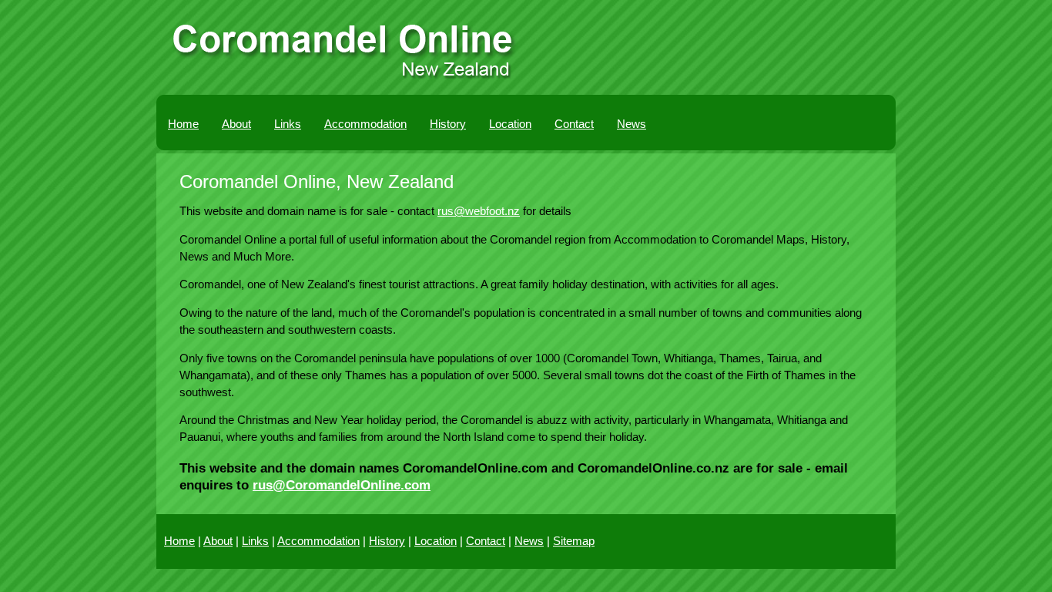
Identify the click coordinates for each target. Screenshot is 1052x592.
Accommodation (365, 124)
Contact (574, 124)
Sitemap (574, 541)
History (448, 124)
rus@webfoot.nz (478, 211)
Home (183, 124)
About (236, 124)
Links (287, 124)
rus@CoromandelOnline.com (342, 485)
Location (510, 124)
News (631, 124)
